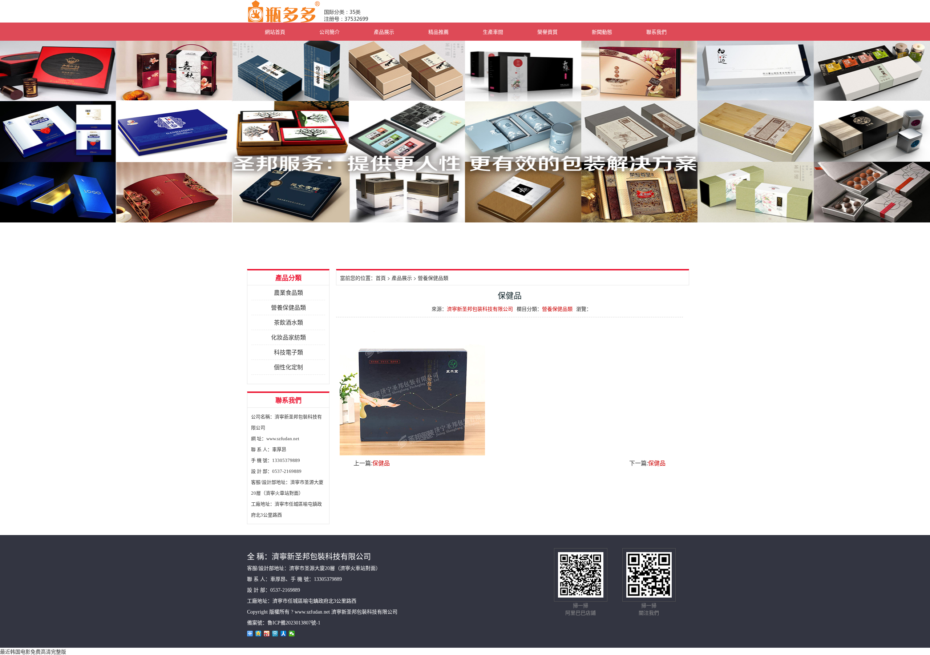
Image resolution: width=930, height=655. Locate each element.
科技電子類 (288, 352)
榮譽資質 (547, 31)
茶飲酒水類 (288, 322)
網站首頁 (275, 31)
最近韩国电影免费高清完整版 (33, 651)
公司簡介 (329, 31)
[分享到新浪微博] (267, 633)
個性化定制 (288, 367)
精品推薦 (438, 31)
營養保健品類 (288, 307)
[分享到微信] (292, 633)
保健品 (381, 463)
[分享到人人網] (283, 633)
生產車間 (493, 31)
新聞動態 (602, 31)
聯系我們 (656, 31)
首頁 (381, 277)
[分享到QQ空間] (258, 633)
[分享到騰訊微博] (275, 633)
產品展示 (384, 31)
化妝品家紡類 (288, 337)
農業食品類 (288, 292)
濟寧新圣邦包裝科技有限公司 (480, 308)
